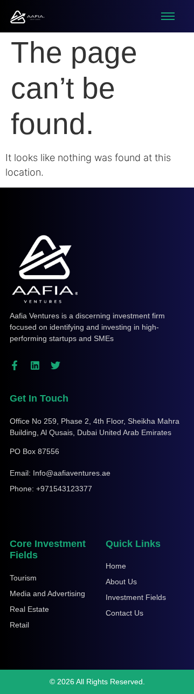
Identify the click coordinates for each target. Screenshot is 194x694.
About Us (121, 581)
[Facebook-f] (14, 365)
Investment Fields (136, 597)
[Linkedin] (35, 365)
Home (116, 566)
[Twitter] (55, 365)
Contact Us (124, 613)
